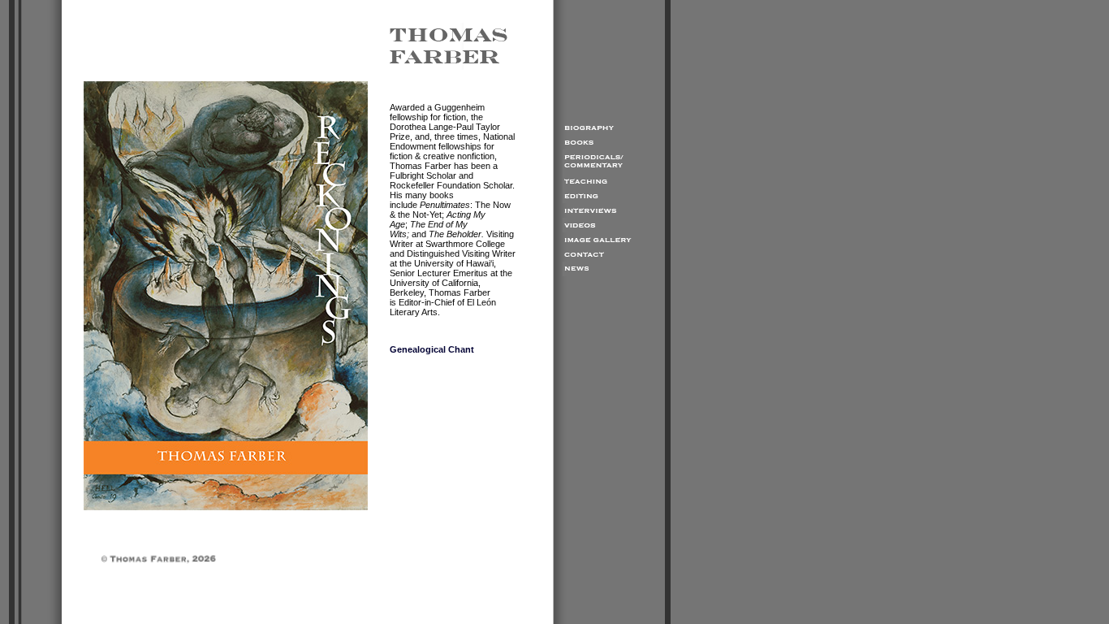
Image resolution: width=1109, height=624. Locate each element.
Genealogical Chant (432, 349)
